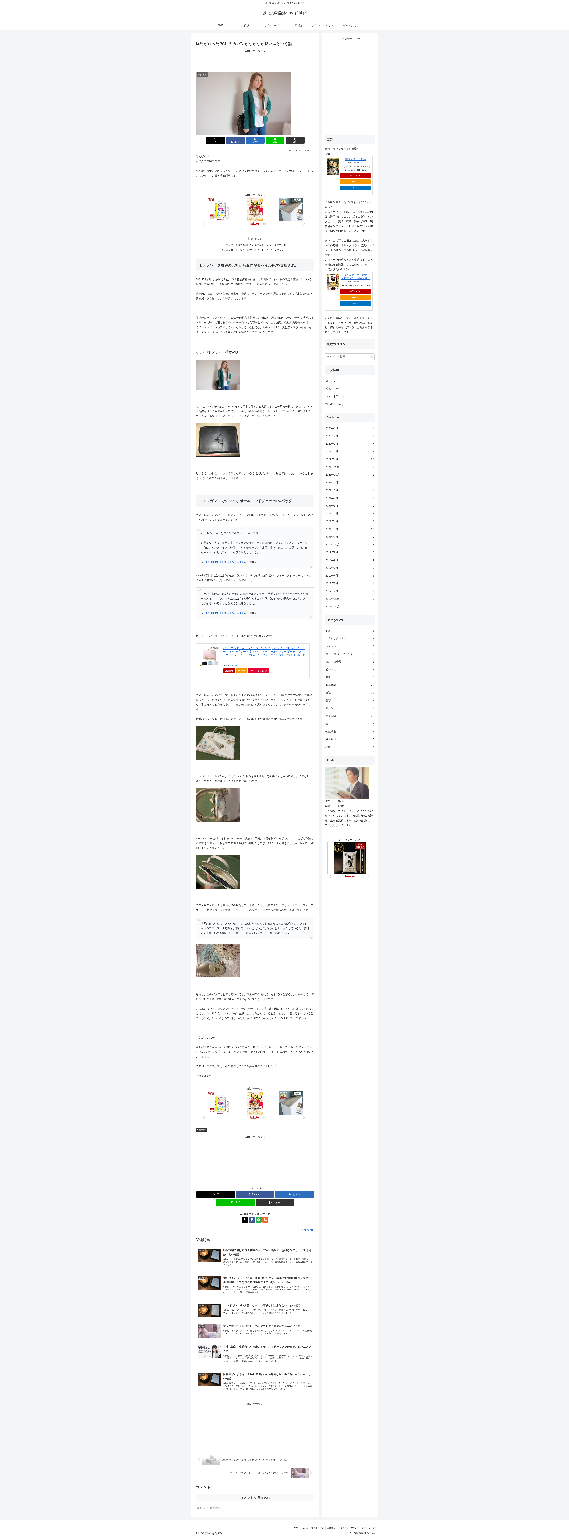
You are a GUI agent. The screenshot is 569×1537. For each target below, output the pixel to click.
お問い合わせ (368, 1527)
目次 (251, 238)
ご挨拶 (305, 1527)
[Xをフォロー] (245, 1220)
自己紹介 (331, 1527)
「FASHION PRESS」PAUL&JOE (223, 562)
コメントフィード (336, 396)
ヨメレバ (359, 162)
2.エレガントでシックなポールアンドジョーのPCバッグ (254, 249)
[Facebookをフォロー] (252, 1220)
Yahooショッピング (258, 671)
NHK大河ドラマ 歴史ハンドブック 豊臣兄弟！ (355, 277)
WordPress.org (334, 404)
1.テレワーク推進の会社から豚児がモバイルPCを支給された (256, 245)
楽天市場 (229, 671)
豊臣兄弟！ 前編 (355, 159)
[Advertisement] (255, 60)
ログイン (330, 380)
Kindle (355, 188)
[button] (295, 140)
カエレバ (234, 665)
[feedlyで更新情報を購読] (259, 1220)
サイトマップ (317, 1527)
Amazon (241, 671)
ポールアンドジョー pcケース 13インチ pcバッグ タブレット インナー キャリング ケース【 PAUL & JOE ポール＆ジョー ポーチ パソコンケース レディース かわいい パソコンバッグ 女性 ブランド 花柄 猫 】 (264, 653)
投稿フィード (333, 388)
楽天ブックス (355, 175)
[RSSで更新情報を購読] (265, 1220)
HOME (296, 1527)
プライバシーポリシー (348, 1527)
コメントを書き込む (255, 1498)
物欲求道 (202, 1130)
